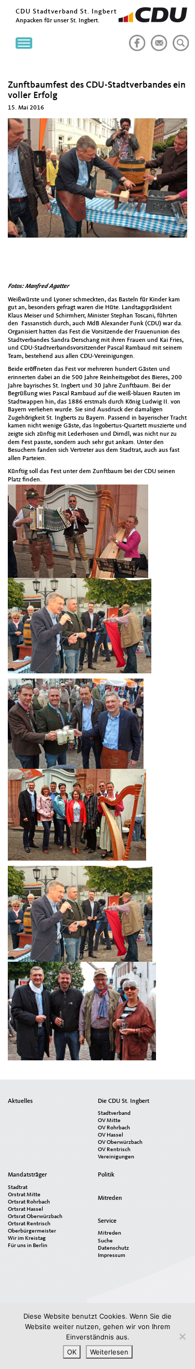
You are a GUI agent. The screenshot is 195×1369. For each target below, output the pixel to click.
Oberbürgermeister (32, 1231)
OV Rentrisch (114, 1150)
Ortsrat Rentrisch (29, 1224)
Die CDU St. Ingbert (123, 1101)
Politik (106, 1175)
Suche (105, 1241)
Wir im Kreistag (27, 1238)
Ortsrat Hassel (25, 1209)
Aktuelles (20, 1101)
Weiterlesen (109, 1352)
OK (71, 1352)
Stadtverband (114, 1113)
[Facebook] (135, 39)
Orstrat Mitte (24, 1195)
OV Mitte (109, 1121)
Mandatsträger (27, 1175)
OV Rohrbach (114, 1128)
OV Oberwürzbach (120, 1142)
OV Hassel (110, 1135)
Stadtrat (18, 1188)
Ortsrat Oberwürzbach (35, 1217)
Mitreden (110, 1198)
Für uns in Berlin (27, 1246)
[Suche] (179, 39)
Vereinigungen (116, 1157)
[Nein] (182, 1336)
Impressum (111, 1256)
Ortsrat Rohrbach (29, 1202)
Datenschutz (113, 1248)
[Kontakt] (157, 39)
